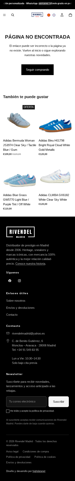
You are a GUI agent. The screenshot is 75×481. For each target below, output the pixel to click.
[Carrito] (70, 15)
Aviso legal (12, 451)
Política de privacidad (18, 456)
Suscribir (58, 401)
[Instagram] (19, 280)
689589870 (45, 3)
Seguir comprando (37, 69)
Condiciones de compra (36, 451)
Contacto (12, 314)
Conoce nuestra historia (30, 263)
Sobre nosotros (15, 300)
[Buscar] (12, 15)
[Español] (49, 15)
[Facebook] (9, 280)
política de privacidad (43, 411)
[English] (54, 15)
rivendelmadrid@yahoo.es (28, 333)
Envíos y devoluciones (20, 307)
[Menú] (4, 15)
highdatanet (38, 471)
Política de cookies (45, 456)
